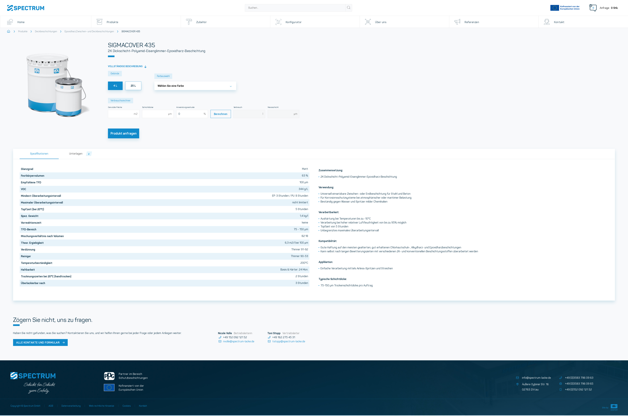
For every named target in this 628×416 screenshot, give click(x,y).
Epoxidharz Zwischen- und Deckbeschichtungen (89, 31)
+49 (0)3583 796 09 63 (579, 377)
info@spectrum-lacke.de (536, 377)
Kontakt (143, 405)
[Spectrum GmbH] (25, 8)
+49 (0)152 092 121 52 (578, 389)
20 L (133, 85)
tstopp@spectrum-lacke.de (288, 341)
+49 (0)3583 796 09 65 (579, 383)
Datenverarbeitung (71, 405)
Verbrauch (238, 107)
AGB (51, 405)
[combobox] (295, 8)
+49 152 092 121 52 (235, 337)
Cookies (126, 405)
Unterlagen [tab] (79, 153)
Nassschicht (273, 107)
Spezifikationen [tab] (39, 153)
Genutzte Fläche (115, 107)
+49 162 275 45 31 (283, 337)
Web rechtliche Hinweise (101, 405)
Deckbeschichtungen (46, 31)
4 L (115, 85)
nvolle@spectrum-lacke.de (238, 341)
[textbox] (195, 85)
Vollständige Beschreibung (125, 66)
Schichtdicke (147, 107)
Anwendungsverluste (185, 107)
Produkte (22, 31)
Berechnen (220, 114)
